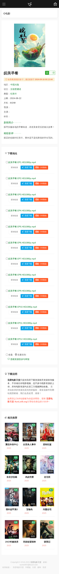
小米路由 (43, 167)
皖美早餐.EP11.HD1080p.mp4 (22, 323)
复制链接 (14, 167)
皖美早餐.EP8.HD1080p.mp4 (22, 275)
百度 (34, 567)
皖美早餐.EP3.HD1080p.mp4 (22, 194)
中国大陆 (14, 84)
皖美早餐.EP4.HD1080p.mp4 (22, 210)
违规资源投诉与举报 (19, 359)
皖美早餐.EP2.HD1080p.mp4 (22, 178)
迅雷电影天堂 (18, 567)
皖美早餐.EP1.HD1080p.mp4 (22, 162)
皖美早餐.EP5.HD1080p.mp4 (22, 226)
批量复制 (21, 354)
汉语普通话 (15, 89)
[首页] (29, 5)
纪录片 (13, 93)
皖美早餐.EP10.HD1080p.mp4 (22, 307)
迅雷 (44, 567)
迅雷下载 (28, 167)
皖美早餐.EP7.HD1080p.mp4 (22, 258)
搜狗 (39, 567)
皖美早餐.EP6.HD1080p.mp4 (22, 242)
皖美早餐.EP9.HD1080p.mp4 (22, 291)
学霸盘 (28, 567)
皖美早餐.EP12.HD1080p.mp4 (22, 339)
